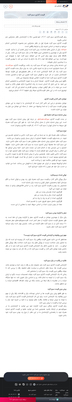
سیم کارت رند (9, 65)
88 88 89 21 (13, 394)
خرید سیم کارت (48, 394)
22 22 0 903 (52, 2)
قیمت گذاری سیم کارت (36, 14)
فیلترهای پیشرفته (60, 22)
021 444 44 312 (40, 2)
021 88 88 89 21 (62, 2)
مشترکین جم (58, 6)
